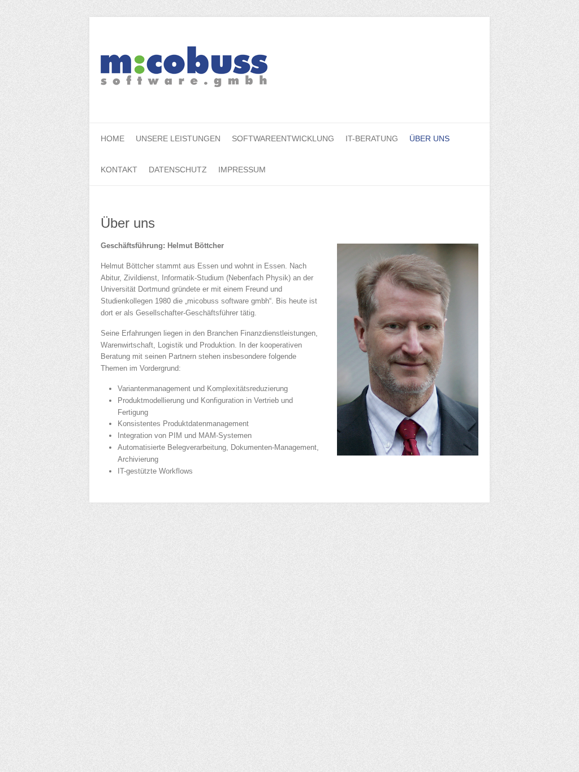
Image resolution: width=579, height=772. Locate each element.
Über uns (429, 138)
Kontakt (119, 169)
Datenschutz (178, 169)
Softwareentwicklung (283, 138)
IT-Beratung (371, 138)
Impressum (242, 169)
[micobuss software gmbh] (184, 70)
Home (112, 138)
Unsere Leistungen (178, 138)
